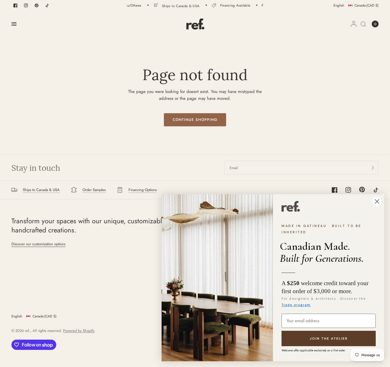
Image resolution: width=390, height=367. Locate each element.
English (338, 5)
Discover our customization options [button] (38, 244)
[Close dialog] (377, 201)
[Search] (363, 24)
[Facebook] (15, 5)
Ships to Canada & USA (177, 5)
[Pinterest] (36, 5)
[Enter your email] (373, 168)
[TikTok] (47, 5)
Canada (367, 5)
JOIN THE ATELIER (329, 338)
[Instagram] (26, 5)
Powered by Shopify (79, 330)
